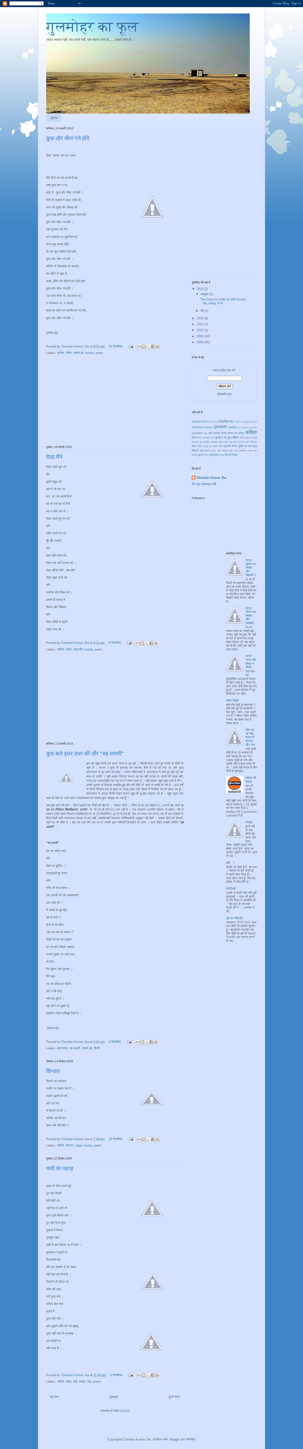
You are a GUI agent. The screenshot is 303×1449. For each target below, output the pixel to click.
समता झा (79, 353)
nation (238, 421)
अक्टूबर (205, 294)
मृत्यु (255, 446)
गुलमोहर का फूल (92, 27)
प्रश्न (235, 442)
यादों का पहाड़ (59, 1168)
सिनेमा (194, 455)
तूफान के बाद (251, 437)
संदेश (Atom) (121, 1411)
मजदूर (205, 446)
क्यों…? (230, 863)
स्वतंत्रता (214, 454)
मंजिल (199, 446)
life (89, 1381)
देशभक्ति (206, 442)
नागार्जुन (214, 442)
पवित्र (221, 442)
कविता (60, 353)
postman (243, 427)
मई (203, 310)
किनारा (53, 1071)
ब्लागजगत (62, 1048)
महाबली (227, 446)
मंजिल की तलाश (250, 779)
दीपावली (195, 442)
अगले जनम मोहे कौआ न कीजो (250, 661)
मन (210, 446)
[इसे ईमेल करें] (139, 346)
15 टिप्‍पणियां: (116, 346)
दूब (200, 442)
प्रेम (247, 442)
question (197, 433)
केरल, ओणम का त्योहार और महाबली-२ (250, 567)
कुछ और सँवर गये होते (67, 138)
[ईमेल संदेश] (130, 346)
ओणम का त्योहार (236, 433)
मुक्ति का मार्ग (245, 446)
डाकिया (242, 437)
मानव (234, 446)
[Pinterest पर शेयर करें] (157, 346)
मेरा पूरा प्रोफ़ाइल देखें (204, 484)
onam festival (249, 421)
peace (209, 427)
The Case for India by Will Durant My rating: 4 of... (222, 301)
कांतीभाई (231, 888)
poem (99, 353)
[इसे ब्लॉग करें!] (144, 346)
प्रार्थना (242, 442)
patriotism (198, 427)
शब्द (231, 450)
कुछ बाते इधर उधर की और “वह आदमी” (85, 754)
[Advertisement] (114, 400)
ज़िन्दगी (228, 454)
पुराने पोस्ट (174, 1397)
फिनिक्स (253, 442)
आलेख (216, 433)
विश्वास (225, 450)
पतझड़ (249, 822)
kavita (89, 353)
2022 (200, 289)
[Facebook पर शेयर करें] (153, 346)
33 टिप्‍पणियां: (116, 1139)
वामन (219, 450)
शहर (250, 450)
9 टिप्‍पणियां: (116, 643)
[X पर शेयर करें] (148, 346)
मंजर (194, 446)
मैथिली (195, 450)
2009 (200, 342)
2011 (200, 330)
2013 (200, 324)
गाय (212, 437)
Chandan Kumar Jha (211, 477)
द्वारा (229, 394)
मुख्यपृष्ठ (113, 1397)
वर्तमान (213, 450)
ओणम (224, 433)
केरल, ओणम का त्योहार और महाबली (250, 615)
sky (205, 433)
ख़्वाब (222, 455)
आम (210, 433)
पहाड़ (68, 1381)
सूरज (200, 454)
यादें (75, 1381)
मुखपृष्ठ (54, 117)
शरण (236, 450)
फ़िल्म (235, 454)
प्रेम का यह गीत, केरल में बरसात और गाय (250, 737)
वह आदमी (75, 1048)
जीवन (69, 353)
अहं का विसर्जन (234, 918)
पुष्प (226, 442)
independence (201, 421)
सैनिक (206, 455)
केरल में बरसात (204, 437)
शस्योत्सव (243, 450)
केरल (194, 437)
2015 (200, 318)
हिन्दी (96, 1048)
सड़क (82, 1381)
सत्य (255, 450)
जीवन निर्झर (232, 700)
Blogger (174, 1439)
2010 (200, 336)
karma (214, 421)
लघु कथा (204, 450)
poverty (253, 427)
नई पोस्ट (54, 1397)
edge (78, 1145)
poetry (233, 427)
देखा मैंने (54, 457)
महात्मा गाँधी (218, 446)
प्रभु (230, 442)
